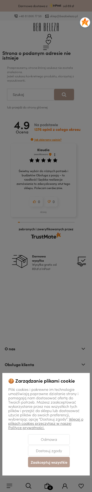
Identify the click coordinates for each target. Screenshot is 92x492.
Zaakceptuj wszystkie (49, 462)
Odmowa (49, 439)
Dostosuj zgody (49, 450)
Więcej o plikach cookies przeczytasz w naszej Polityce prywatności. (45, 423)
